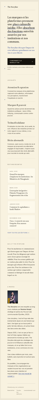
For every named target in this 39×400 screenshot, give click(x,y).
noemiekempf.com (29, 390)
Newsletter (10, 390)
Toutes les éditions (19, 392)
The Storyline (12, 7)
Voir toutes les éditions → (18, 232)
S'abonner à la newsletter (21, 61)
